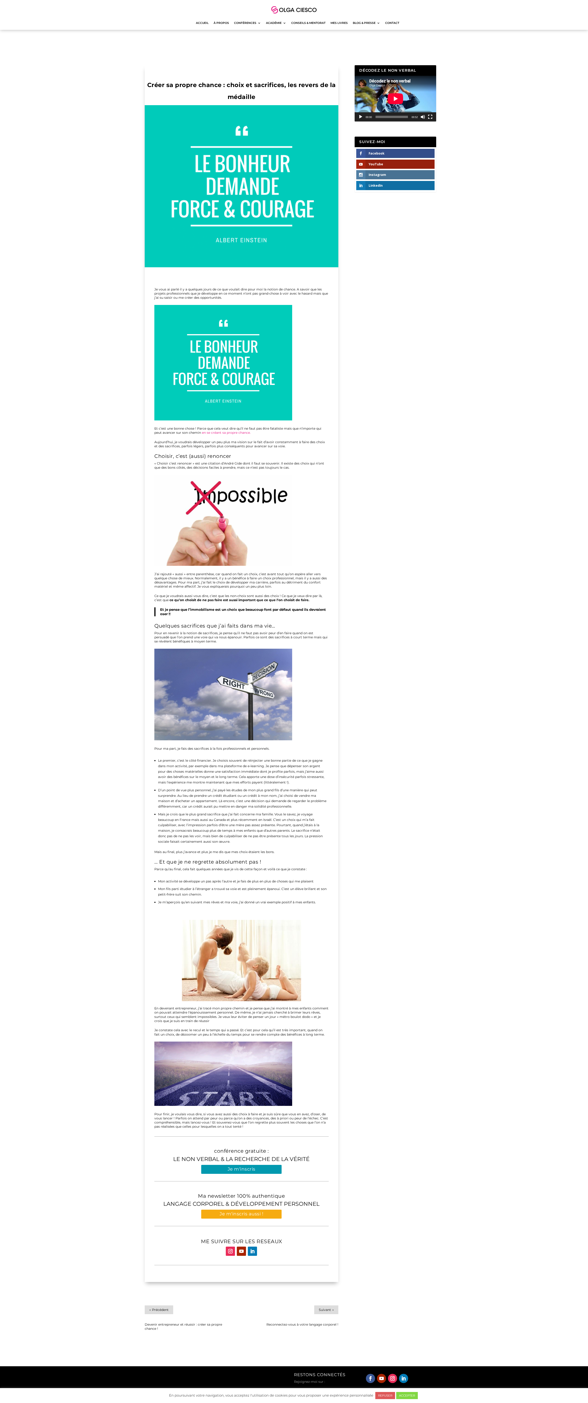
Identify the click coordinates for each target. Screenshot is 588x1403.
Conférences (245, 23)
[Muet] (423, 117)
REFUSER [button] (385, 1395)
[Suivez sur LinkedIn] (252, 1251)
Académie (274, 23)
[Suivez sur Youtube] (241, 1251)
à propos (221, 23)
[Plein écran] (430, 117)
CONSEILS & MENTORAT (308, 23)
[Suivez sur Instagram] (230, 1251)
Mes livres (339, 23)
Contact (392, 23)
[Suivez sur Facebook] (370, 1378)
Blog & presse (364, 23)
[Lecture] (360, 117)
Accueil (202, 23)
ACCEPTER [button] (407, 1395)
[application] (395, 98)
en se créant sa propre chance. (226, 433)
